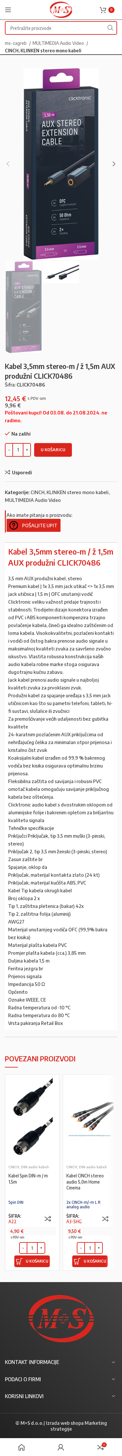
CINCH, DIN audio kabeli (28, 1167)
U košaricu (53, 449)
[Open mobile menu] (8, 9)
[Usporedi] (48, 1219)
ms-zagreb (16, 43)
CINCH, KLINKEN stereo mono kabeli (43, 50)
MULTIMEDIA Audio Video (59, 43)
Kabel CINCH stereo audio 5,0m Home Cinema (85, 1182)
